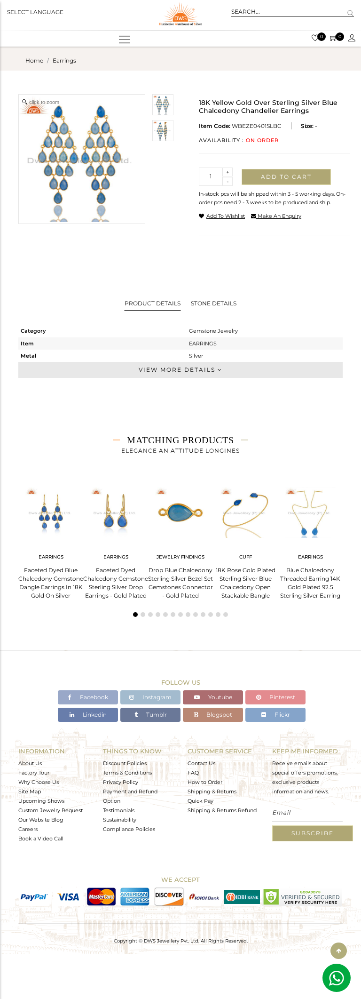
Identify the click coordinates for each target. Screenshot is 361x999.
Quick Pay (200, 801)
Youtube (219, 697)
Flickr (281, 714)
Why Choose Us (38, 782)
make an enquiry (278, 216)
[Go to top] (338, 951)
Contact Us (201, 763)
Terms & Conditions (127, 772)
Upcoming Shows (41, 801)
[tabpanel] (50, 540)
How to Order (205, 782)
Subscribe (312, 833)
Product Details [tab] (152, 303)
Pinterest (281, 697)
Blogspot (218, 714)
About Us (30, 763)
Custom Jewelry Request (50, 810)
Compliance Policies (129, 829)
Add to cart (286, 176)
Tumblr (156, 714)
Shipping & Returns (212, 791)
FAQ (193, 772)
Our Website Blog (40, 819)
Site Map (29, 791)
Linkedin (94, 714)
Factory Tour (33, 772)
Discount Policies (125, 763)
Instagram (156, 697)
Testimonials (118, 810)
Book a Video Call (40, 838)
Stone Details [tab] (213, 303)
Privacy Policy (120, 782)
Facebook (93, 697)
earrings (64, 60)
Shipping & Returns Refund (222, 810)
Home (34, 60)
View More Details (178, 369)
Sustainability (119, 819)
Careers (28, 829)
